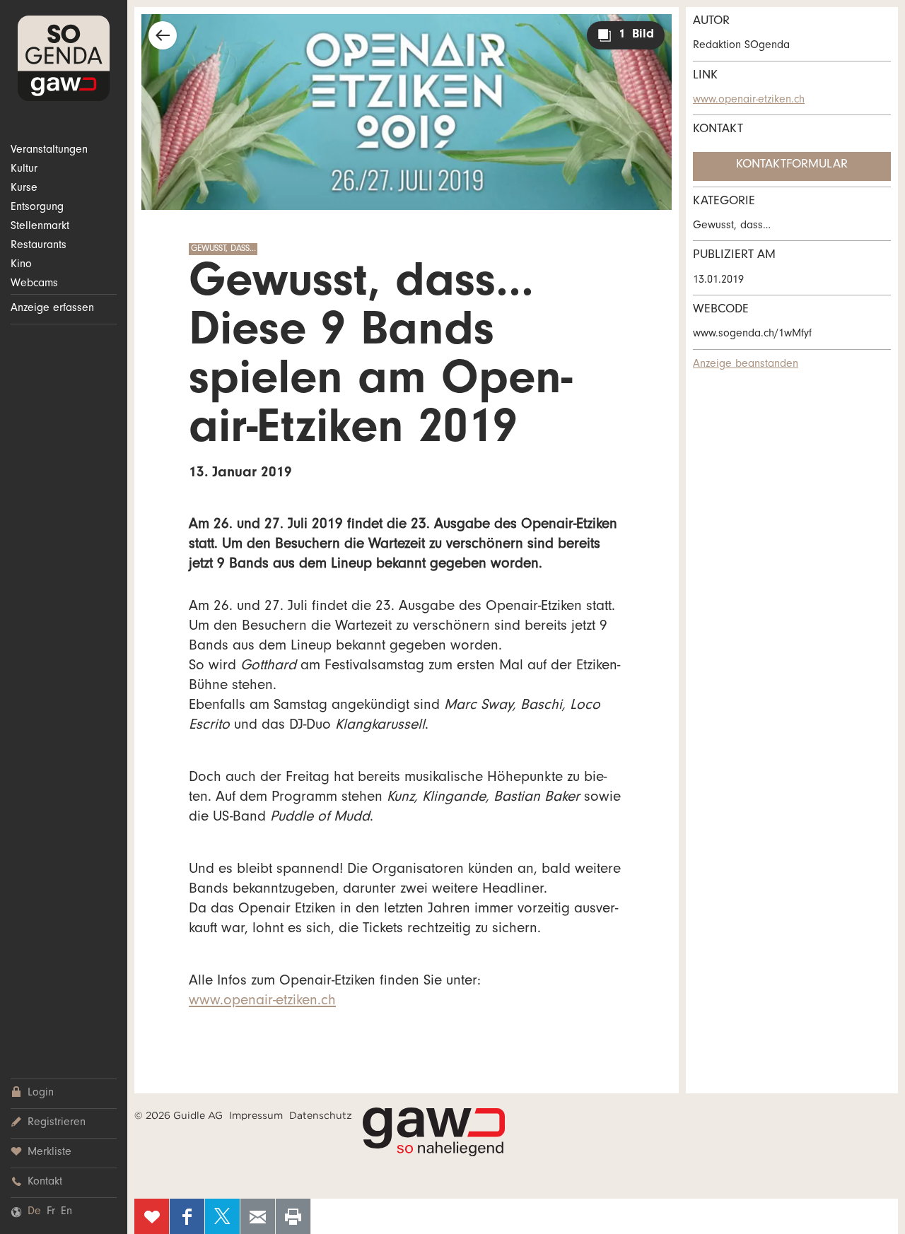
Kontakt (45, 1182)
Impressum (256, 1115)
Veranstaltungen (49, 150)
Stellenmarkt (40, 227)
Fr (51, 1212)
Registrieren (57, 1123)
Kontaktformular (792, 165)
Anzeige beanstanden (745, 364)
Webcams (34, 284)
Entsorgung (37, 207)
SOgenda (64, 58)
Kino (21, 265)
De (34, 1212)
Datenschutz (320, 1115)
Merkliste (49, 1152)
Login (41, 1093)
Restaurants (38, 246)
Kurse (24, 188)
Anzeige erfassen (52, 309)
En (66, 1212)
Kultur (24, 169)
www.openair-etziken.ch (262, 1001)
